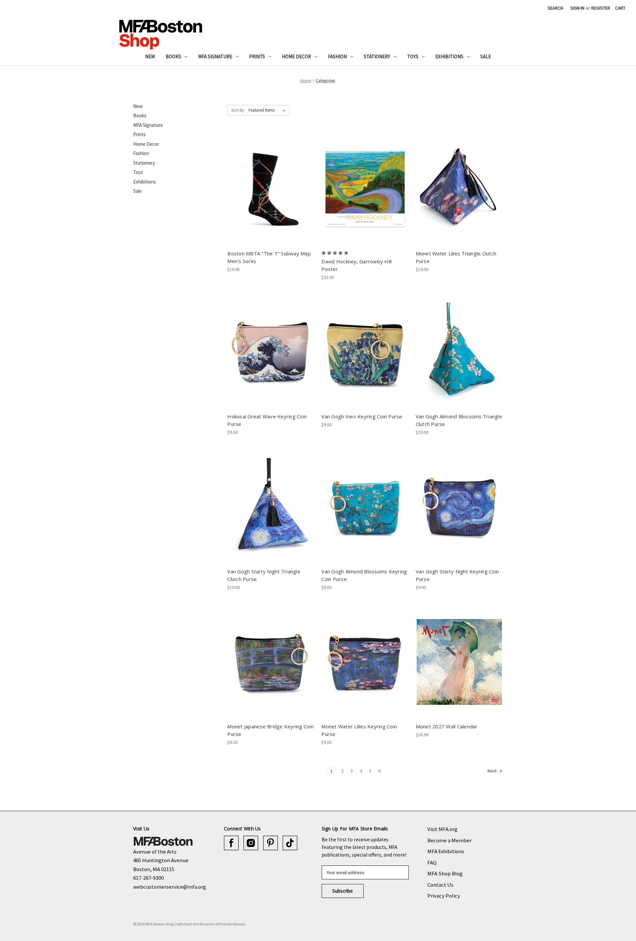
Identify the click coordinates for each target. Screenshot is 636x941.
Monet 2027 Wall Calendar (447, 726)
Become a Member (449, 840)
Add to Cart (271, 195)
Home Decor (296, 56)
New (150, 56)
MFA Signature (215, 56)
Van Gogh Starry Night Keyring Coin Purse (457, 575)
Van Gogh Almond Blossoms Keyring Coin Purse (364, 575)
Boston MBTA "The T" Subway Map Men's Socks (269, 257)
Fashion (337, 56)
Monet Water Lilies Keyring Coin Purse (359, 730)
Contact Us (440, 884)
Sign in (577, 8)
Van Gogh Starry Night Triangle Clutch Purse (263, 575)
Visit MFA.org (442, 829)
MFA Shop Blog (445, 873)
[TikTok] (290, 843)
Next (493, 771)
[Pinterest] (270, 843)
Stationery (377, 56)
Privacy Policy (443, 895)
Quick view (270, 183)
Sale (485, 56)
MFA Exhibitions (445, 851)
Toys (412, 56)
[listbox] (268, 110)
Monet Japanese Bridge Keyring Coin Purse (270, 730)
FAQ (432, 862)
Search (555, 8)
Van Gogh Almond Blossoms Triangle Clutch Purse (459, 420)
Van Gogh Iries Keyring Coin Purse (361, 416)
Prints (257, 56)
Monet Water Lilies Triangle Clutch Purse (456, 257)
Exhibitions (449, 56)
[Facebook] (231, 843)
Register (600, 8)
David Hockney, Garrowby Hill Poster (356, 265)
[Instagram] (250, 843)
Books (173, 56)
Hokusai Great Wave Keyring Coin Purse (267, 420)
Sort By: (238, 110)
